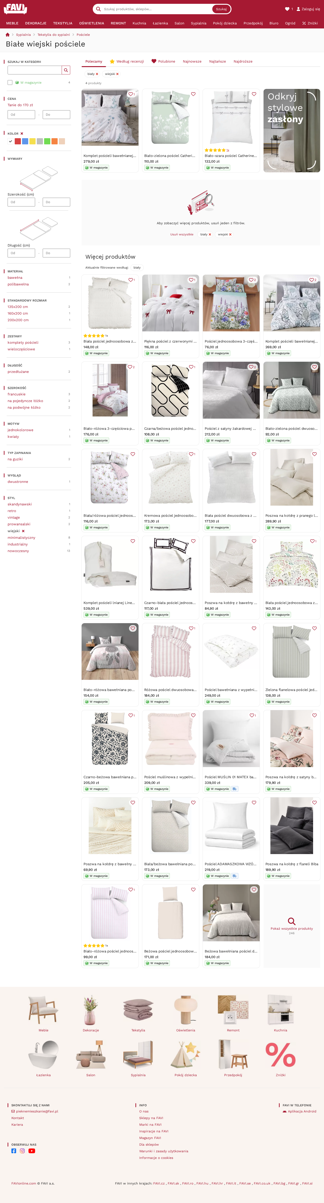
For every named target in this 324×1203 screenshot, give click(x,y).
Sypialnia (23, 35)
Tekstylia (138, 1030)
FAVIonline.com (23, 1183)
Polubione (166, 61)
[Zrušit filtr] (23, 530)
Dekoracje (91, 1030)
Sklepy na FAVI (151, 1118)
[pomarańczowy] (54, 141)
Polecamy (93, 61)
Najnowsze (192, 61)
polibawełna (18, 284)
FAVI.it (231, 1183)
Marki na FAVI (150, 1124)
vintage (14, 517)
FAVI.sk (174, 1183)
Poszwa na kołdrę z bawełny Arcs (233, 603)
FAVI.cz (159, 1183)
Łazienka (43, 1075)
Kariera (17, 1124)
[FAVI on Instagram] (22, 1150)
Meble (43, 1030)
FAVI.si (307, 1183)
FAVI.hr (218, 1183)
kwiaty (13, 437)
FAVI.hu (203, 1183)
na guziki (15, 459)
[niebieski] (25, 141)
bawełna (15, 277)
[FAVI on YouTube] (31, 1150)
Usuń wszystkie (182, 234)
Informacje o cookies (156, 1158)
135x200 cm (18, 307)
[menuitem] (12, 23)
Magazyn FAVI (150, 1138)
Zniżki (281, 1075)
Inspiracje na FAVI (153, 1131)
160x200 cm (18, 313)
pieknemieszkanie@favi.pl (37, 1111)
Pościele (83, 35)
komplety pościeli (23, 342)
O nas (143, 1111)
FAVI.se (245, 1183)
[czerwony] (18, 141)
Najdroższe (243, 61)
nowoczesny (18, 551)
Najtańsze (217, 61)
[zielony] (47, 141)
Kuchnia (280, 1030)
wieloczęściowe (21, 349)
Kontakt (17, 1118)
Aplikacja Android (302, 1111)
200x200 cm (18, 320)
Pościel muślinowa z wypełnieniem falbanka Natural (188, 777)
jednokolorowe (20, 430)
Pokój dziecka (186, 1075)
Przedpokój (233, 1075)
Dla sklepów (149, 1144)
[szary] (40, 141)
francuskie (17, 394)
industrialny (18, 544)
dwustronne (18, 482)
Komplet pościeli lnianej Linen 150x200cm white (124, 603)
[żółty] (32, 141)
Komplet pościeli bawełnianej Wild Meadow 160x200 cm (130, 156)
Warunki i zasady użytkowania (163, 1151)
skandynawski (20, 504)
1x (228, 150)
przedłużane (18, 372)
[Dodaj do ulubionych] (193, 94)
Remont (233, 1030)
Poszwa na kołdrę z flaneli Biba (291, 864)
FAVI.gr (294, 1183)
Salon (90, 1075)
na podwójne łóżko (24, 407)
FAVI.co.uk (263, 1183)
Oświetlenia (185, 1030)
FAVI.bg (279, 1183)
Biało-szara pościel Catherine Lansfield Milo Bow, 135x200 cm (257, 156)
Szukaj (221, 9)
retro (12, 511)
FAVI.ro (188, 1183)
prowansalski (19, 524)
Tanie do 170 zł (20, 105)
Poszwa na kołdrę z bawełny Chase (113, 864)
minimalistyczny (21, 537)
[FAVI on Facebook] (13, 1150)
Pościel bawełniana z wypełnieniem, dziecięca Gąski (248, 690)
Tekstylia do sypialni (53, 35)
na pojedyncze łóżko (25, 401)
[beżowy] (62, 141)
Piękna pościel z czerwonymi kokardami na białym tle (189, 341)
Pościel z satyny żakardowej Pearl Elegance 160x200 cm (251, 428)
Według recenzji (130, 61)
